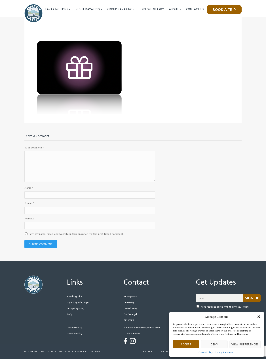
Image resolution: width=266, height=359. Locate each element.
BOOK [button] (224, 10)
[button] (259, 316)
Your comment (34, 147)
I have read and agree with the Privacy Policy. (224, 307)
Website (29, 218)
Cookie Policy (206, 352)
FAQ (69, 314)
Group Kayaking (75, 308)
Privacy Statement (223, 352)
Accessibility (150, 351)
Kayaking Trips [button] (56, 9)
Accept (186, 344)
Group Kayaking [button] (119, 9)
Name (28, 187)
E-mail (29, 203)
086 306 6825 (133, 334)
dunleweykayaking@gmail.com (143, 328)
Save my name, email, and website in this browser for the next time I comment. (76, 234)
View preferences (245, 344)
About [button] (174, 9)
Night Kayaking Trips (78, 303)
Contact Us (195, 9)
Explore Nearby (152, 9)
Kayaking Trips (74, 297)
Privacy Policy (74, 328)
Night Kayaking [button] (88, 9)
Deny (214, 344)
